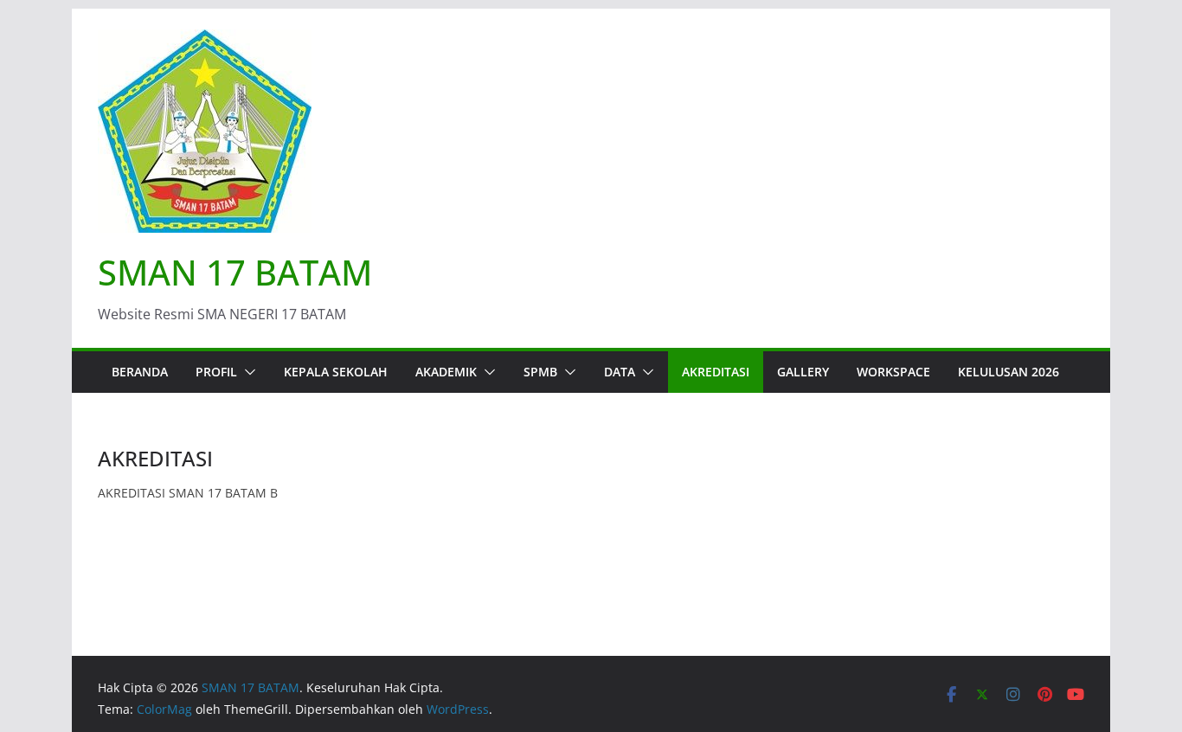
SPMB (540, 371)
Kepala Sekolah (336, 371)
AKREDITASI (715, 371)
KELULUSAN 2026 (1008, 371)
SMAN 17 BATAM (235, 272)
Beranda (140, 371)
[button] (246, 372)
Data (619, 371)
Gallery (803, 371)
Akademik (446, 371)
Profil (216, 371)
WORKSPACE (893, 371)
